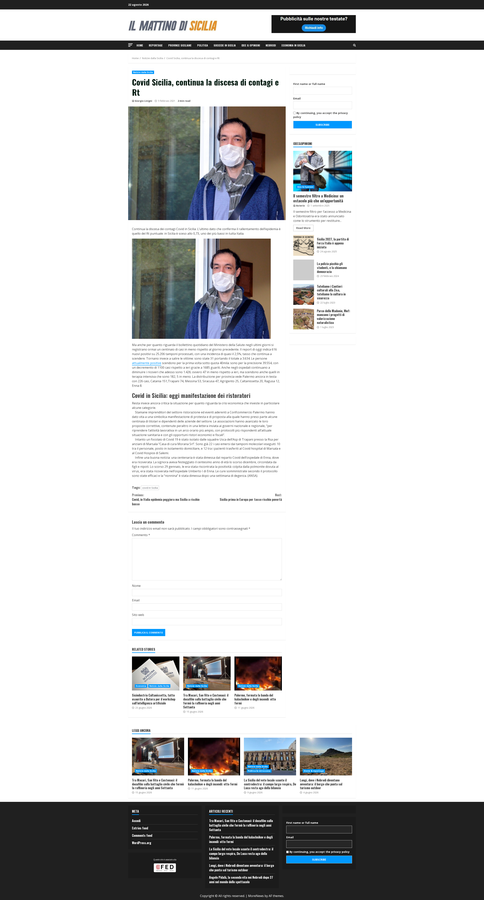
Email (136, 600)
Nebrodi (271, 45)
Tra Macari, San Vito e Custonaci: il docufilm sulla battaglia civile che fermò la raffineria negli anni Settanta (207, 673)
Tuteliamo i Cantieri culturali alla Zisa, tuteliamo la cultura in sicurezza (303, 294)
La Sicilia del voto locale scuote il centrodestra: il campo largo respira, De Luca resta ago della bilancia (270, 756)
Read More (303, 228)
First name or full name (309, 84)
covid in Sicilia (150, 487)
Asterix (300, 205)
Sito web (138, 615)
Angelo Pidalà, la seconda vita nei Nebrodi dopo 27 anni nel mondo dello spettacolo (241, 879)
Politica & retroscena (259, 771)
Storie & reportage (314, 771)
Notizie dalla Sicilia (143, 72)
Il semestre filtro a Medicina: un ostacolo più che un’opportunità (322, 171)
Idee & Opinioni (250, 45)
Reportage (156, 45)
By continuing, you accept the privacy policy (320, 115)
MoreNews (256, 896)
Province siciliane (180, 45)
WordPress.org (141, 843)
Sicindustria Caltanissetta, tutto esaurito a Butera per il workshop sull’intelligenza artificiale (155, 673)
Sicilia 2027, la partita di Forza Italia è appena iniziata (303, 245)
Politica (202, 45)
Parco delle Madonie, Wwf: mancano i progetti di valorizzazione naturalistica (303, 319)
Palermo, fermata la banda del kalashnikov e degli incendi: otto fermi (258, 673)
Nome (136, 586)
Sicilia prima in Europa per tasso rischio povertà (251, 497)
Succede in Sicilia (225, 45)
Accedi (136, 820)
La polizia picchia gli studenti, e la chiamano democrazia (303, 270)
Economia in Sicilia (293, 45)
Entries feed (140, 828)
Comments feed (142, 835)
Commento (141, 535)
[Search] (354, 45)
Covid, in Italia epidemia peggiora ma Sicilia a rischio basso (165, 499)
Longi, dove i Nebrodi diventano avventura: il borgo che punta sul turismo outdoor (326, 756)
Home (140, 45)
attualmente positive (146, 363)
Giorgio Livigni (143, 100)
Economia (141, 686)
